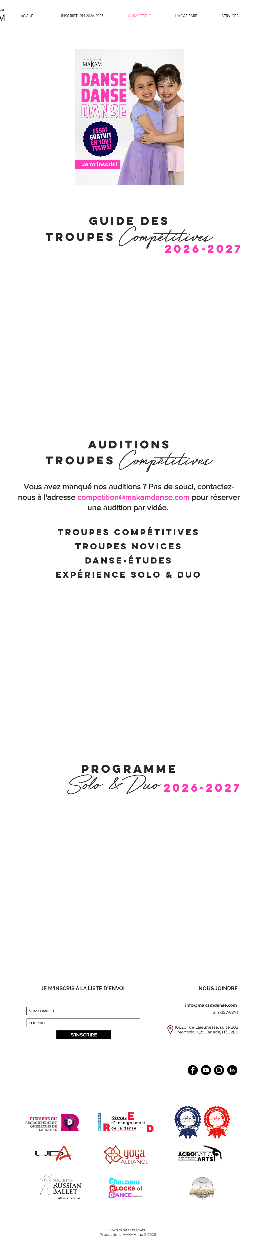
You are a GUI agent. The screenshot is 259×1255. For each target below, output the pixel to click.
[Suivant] (230, 117)
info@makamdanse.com (211, 1005)
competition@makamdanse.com (133, 496)
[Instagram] (219, 1070)
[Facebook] (193, 1070)
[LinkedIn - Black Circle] (232, 1070)
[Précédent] (28, 117)
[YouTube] (206, 1070)
